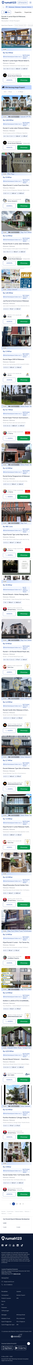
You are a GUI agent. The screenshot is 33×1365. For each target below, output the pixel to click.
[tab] (16, 1223)
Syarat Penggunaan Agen (7, 1324)
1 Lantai (4, 1227)
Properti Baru (18, 12)
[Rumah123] (9, 2)
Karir (2, 1304)
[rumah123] (16, 1238)
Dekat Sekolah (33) (20, 25)
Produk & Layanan (6, 1298)
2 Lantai (18, 1227)
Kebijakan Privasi (5, 1318)
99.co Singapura (20, 1321)
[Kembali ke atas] (28, 1343)
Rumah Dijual (10, 1211)
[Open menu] (30, 2)
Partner (3, 1301)
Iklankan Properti (20, 1295)
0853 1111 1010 (17, 1274)
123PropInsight (5, 1310)
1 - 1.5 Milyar (19, 92)
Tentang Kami (5, 1295)
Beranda (3, 1211)
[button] (10, 1204)
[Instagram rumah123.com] (10, 1245)
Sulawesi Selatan (19, 1211)
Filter (8, 12)
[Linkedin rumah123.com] (17, 1245)
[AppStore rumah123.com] (7, 1348)
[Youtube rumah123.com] (13, 1245)
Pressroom (4, 1307)
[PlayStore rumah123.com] (20, 1348)
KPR (17, 1298)
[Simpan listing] (29, 30)
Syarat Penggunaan (6, 1321)
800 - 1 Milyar (8, 92)
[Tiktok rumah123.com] (22, 1245)
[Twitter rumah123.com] (6, 1245)
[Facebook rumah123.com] (2, 1245)
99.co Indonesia (20, 1318)
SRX (17, 1324)
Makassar (27, 1211)
